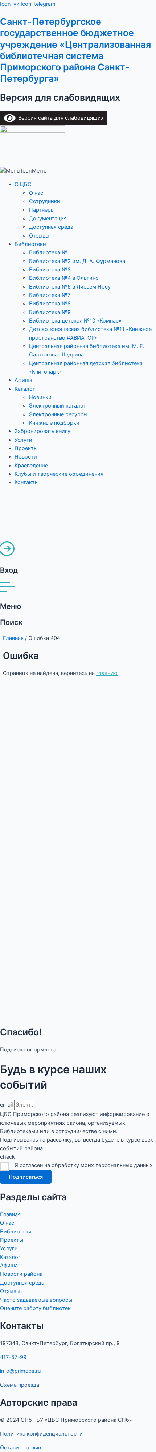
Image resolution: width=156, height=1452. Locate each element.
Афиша (23, 380)
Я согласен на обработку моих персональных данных (84, 1165)
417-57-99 (13, 1357)
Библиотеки (30, 244)
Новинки (40, 397)
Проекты (26, 448)
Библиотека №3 (50, 269)
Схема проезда (19, 1385)
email (7, 1104)
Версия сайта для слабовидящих (60, 118)
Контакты (27, 482)
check (7, 1157)
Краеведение (31, 465)
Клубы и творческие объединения (59, 474)
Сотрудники (44, 201)
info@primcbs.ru (20, 1371)
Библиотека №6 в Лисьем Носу (70, 286)
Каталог (25, 389)
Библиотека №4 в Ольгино (64, 278)
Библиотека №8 (50, 303)
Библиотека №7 (49, 295)
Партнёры (42, 209)
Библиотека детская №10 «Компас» (75, 320)
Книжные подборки (54, 423)
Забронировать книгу (42, 431)
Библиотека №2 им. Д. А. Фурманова (77, 261)
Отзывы (39, 235)
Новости (26, 456)
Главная (13, 638)
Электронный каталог (57, 405)
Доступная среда (51, 227)
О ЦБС (23, 184)
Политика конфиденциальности (41, 1433)
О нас (36, 193)
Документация (48, 218)
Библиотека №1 (49, 252)
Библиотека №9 (50, 312)
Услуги (23, 440)
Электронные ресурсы (58, 414)
